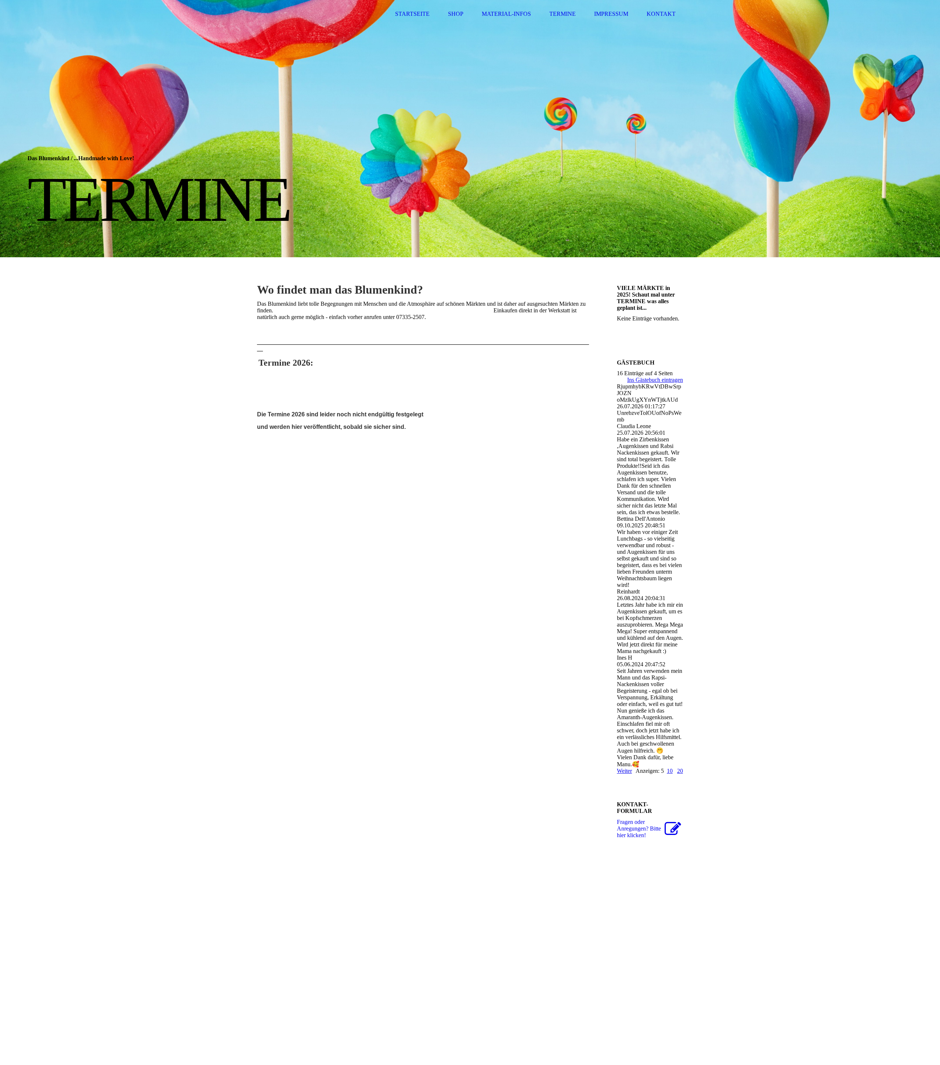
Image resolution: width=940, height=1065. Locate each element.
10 (670, 771)
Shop (455, 14)
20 (680, 771)
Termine (562, 14)
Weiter (624, 771)
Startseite (412, 14)
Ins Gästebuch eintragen (655, 380)
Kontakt (661, 14)
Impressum (611, 14)
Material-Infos (506, 14)
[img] (470, 128)
